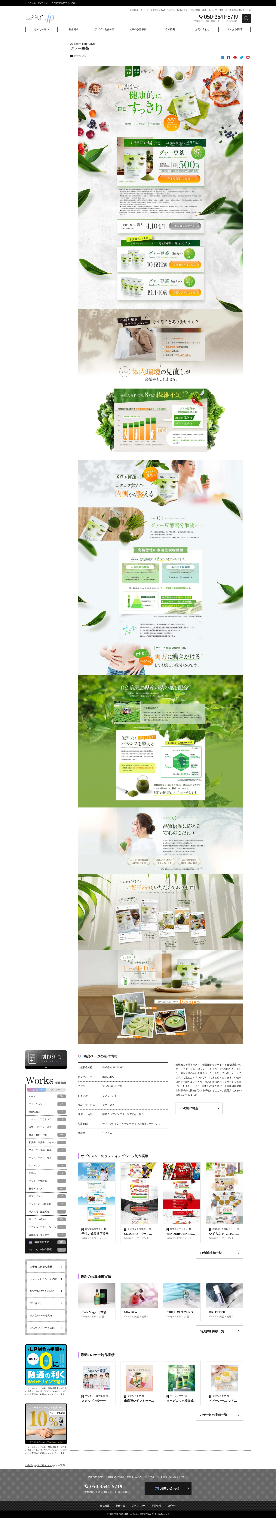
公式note (172, 1505)
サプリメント (44, 1465)
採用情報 (156, 1505)
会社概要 (104, 1505)
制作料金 (120, 1505)
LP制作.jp (30, 1465)
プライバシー (138, 1505)
